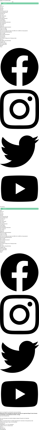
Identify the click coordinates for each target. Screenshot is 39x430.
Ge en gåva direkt (3, 44)
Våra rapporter (3, 23)
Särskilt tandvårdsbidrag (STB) (6, 32)
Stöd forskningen (3, 43)
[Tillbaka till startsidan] (19, 0)
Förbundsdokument (4, 12)
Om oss (1, 7)
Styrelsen (2, 8)
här (8, 415)
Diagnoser (2, 25)
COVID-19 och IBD (3, 29)
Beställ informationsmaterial (5, 27)
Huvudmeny (2, 206)
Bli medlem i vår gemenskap (5, 40)
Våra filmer (2, 24)
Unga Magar (2, 19)
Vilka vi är (2, 6)
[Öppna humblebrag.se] (19, 429)
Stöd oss (1, 39)
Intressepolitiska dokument (5, 22)
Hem (1, 4)
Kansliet (1, 9)
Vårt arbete (2, 17)
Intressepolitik (3, 20)
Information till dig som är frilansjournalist (8, 38)
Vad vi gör (2, 14)
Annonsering (2, 35)
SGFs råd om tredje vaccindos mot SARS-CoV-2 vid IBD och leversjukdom (14, 30)
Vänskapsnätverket (3, 18)
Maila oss (1, 426)
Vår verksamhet (3, 16)
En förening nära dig (4, 11)
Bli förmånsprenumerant (5, 34)
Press (1, 46)
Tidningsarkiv (2, 36)
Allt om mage (2, 33)
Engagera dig (2, 41)
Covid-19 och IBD (3, 28)
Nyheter (1, 45)
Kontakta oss (2, 13)
